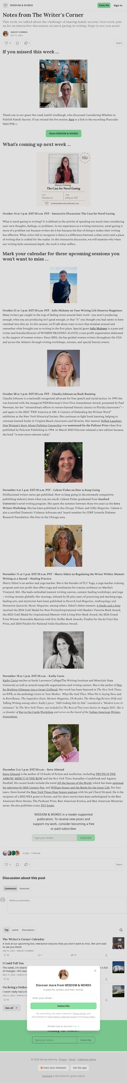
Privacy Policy (88, 1016)
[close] (95, 970)
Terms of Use (79, 1013)
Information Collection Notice (62, 1016)
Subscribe (63, 1005)
